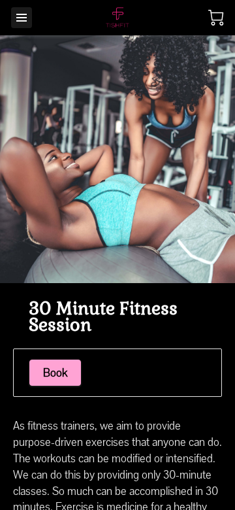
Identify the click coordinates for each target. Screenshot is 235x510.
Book (55, 373)
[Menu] (21, 17)
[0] (216, 18)
